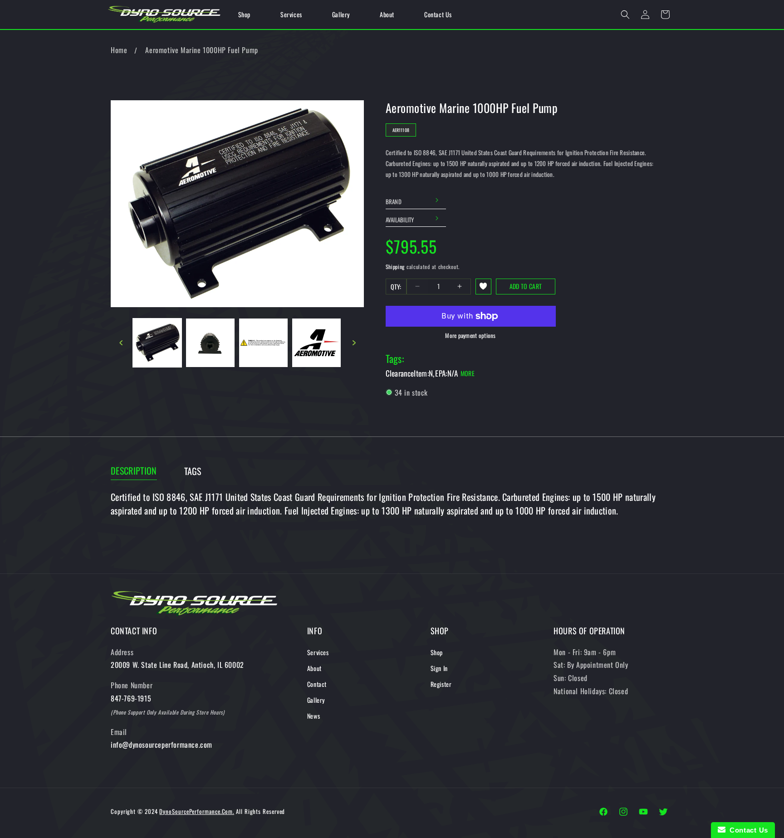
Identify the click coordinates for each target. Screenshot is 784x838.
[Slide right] (354, 343)
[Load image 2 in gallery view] (210, 343)
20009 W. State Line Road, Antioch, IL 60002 (177, 664)
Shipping (395, 266)
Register (441, 684)
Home (119, 49)
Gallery (316, 700)
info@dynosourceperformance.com (161, 744)
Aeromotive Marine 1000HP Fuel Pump (201, 49)
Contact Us (746, 830)
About (314, 668)
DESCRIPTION (134, 470)
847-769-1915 (131, 698)
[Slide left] (121, 343)
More (468, 373)
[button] (625, 15)
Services (318, 652)
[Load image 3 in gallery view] (263, 343)
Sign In (439, 668)
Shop (437, 652)
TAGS (192, 471)
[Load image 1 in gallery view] (157, 343)
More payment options (470, 335)
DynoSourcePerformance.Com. (196, 811)
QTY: (396, 286)
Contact (317, 684)
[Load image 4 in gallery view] (316, 343)
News (313, 715)
